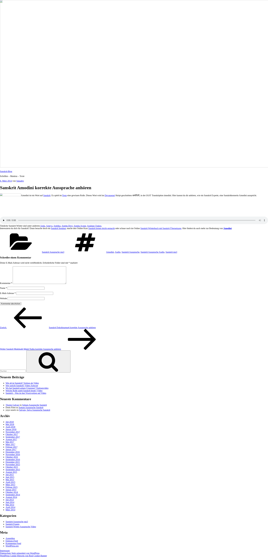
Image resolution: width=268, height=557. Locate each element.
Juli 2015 (10, 474)
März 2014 (10, 510)
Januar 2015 (11, 489)
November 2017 (13, 432)
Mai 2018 (10, 424)
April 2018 (10, 427)
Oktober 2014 (12, 492)
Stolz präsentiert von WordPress (25, 553)
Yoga (64, 195)
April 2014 (10, 507)
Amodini (227, 228)
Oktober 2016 (12, 457)
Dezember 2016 (13, 452)
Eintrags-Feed (12, 541)
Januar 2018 (11, 429)
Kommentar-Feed (13, 543)
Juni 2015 (10, 477)
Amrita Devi (67, 226)
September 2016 (13, 459)
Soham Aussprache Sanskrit (34, 405)
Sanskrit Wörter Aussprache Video (21, 526)
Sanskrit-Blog (6, 171)
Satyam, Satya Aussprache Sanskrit (34, 410)
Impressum (5, 550)
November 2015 (13, 464)
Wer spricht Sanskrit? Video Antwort (22, 385)
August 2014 (11, 497)
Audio (117, 252)
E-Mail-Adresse (8, 293)
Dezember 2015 (13, 462)
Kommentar (6, 283)
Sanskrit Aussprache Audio (152, 252)
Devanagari (110, 195)
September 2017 (13, 437)
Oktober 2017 (12, 434)
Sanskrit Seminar (58, 228)
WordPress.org (12, 546)
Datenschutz (5, 553)
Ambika (57, 226)
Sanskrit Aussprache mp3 (53, 252)
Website (3, 298)
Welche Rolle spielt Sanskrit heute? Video (24, 390)
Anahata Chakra (94, 226)
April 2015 (10, 482)
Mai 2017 (10, 442)
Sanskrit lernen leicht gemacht (101, 228)
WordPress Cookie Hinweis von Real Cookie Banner (23, 555)
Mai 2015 (10, 479)
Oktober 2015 (12, 467)
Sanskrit (46, 195)
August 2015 (11, 472)
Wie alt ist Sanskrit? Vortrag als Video (22, 383)
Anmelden (10, 538)
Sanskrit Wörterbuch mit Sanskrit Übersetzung (160, 228)
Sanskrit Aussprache (130, 252)
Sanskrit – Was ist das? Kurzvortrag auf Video (26, 393)
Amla (42, 226)
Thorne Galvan (12, 405)
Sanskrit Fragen (12, 524)
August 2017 (11, 439)
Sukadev (20, 181)
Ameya (49, 226)
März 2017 (10, 444)
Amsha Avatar (80, 226)
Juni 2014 (10, 502)
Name (3, 288)
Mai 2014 (10, 505)
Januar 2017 (11, 449)
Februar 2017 (11, 447)
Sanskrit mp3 (171, 252)
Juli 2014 (10, 500)
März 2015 (10, 484)
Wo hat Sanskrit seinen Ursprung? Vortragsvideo (27, 388)
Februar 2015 (11, 487)
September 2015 (13, 469)
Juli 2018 (10, 422)
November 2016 (13, 454)
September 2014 (13, 495)
